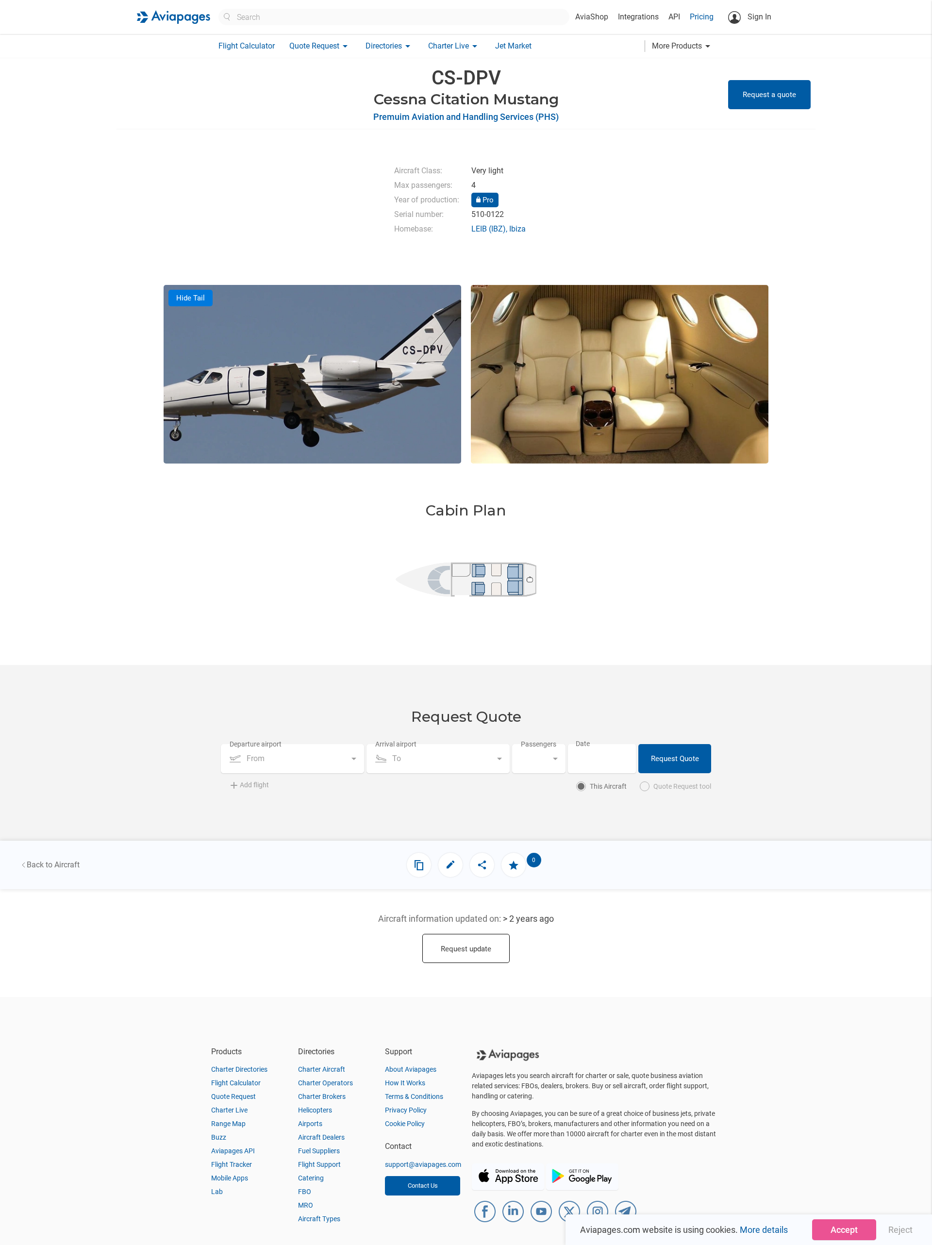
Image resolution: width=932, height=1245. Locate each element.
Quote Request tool (682, 786)
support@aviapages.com (423, 1164)
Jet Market (513, 45)
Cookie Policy (405, 1124)
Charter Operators (325, 1083)
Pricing (702, 16)
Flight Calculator (246, 45)
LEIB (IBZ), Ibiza (498, 228)
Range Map (228, 1124)
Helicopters (315, 1110)
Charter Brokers (322, 1096)
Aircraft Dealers (321, 1137)
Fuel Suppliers (319, 1151)
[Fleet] (419, 865)
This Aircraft (608, 786)
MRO (305, 1205)
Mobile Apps (229, 1178)
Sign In (758, 16)
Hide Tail (190, 298)
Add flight (254, 785)
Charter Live (229, 1110)
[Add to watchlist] (513, 865)
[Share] (482, 865)
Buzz (218, 1137)
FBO (304, 1191)
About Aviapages (410, 1069)
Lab (217, 1191)
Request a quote (769, 94)
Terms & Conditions (414, 1096)
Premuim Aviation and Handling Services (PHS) (466, 117)
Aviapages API (233, 1151)
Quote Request (233, 1096)
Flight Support (319, 1164)
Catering (311, 1178)
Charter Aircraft (321, 1069)
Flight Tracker (231, 1164)
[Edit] (450, 865)
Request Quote (675, 758)
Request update (466, 949)
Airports (310, 1124)
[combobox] (292, 758)
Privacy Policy (406, 1110)
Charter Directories (239, 1069)
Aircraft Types (319, 1219)
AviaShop (591, 16)
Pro (487, 200)
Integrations (638, 16)
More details (764, 1230)
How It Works (405, 1083)
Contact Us (423, 1185)
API (674, 16)
